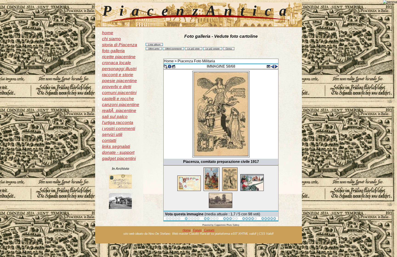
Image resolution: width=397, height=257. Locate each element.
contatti (109, 140)
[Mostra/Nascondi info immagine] (169, 66)
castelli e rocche (118, 98)
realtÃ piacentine (119, 110)
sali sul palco (115, 116)
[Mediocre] (192, 219)
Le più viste (193, 48)
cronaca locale (116, 62)
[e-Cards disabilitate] (268, 66)
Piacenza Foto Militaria (196, 61)
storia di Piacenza (119, 44)
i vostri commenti (118, 128)
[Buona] (230, 219)
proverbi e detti (116, 86)
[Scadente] (173, 219)
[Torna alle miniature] (165, 66)
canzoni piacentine (120, 104)
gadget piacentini (119, 158)
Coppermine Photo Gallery (226, 225)
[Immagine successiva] (276, 66)
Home (169, 61)
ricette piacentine (119, 56)
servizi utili (112, 134)
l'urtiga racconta (117, 122)
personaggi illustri (119, 68)
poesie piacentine (119, 80)
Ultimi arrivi (153, 48)
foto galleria (113, 50)
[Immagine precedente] (272, 66)
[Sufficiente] (211, 219)
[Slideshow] (173, 66)
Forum (197, 230)
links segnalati (116, 146)
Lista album (154, 44)
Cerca (229, 48)
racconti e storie (117, 74)
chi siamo (111, 38)
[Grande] (268, 219)
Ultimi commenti (173, 48)
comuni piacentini (119, 92)
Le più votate (213, 48)
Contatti (209, 230)
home (107, 32)
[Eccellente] (249, 219)
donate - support (118, 152)
